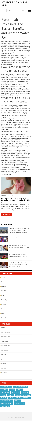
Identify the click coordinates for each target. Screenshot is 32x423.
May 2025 (3, 363)
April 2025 (4, 368)
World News (4, 291)
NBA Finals (26, 398)
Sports (3, 277)
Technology (4, 300)
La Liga (18, 395)
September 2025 (5, 345)
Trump (12, 389)
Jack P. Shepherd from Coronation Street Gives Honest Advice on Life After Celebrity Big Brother (18, 265)
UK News (3, 309)
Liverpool (26, 395)
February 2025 (5, 377)
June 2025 (4, 359)
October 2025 (5, 341)
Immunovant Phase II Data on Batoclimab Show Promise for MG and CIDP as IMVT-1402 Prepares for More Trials (15, 199)
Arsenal (10, 395)
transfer (25, 392)
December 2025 (5, 332)
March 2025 (4, 372)
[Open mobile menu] (29, 10)
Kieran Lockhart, (5, 195)
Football (3, 286)
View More (6, 214)
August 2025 (4, 350)
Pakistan (17, 400)
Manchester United (20, 387)
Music (3, 313)
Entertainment (5, 282)
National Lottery (14, 398)
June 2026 (4, 327)
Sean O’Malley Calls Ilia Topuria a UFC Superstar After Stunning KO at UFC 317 (19, 239)
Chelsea (19, 389)
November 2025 (5, 336)
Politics (3, 295)
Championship (19, 403)
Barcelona (15, 392)
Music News (4, 318)
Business (3, 304)
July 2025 (3, 354)
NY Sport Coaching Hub (14, 4)
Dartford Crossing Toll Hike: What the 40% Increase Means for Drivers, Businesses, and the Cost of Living (19, 230)
